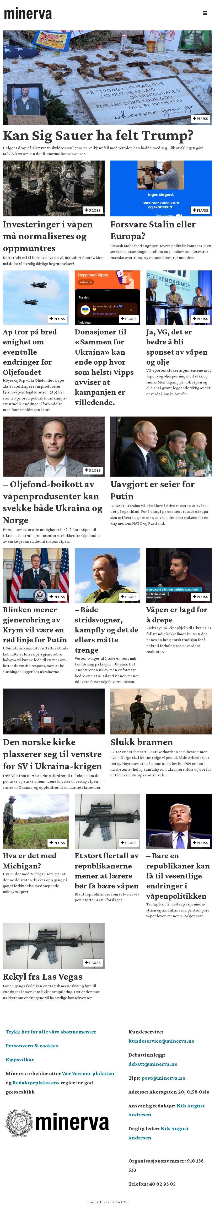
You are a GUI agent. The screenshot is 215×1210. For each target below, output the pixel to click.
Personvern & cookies (32, 1045)
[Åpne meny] (205, 13)
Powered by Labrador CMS (107, 1202)
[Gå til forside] (100, 13)
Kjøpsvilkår (20, 1059)
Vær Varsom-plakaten (88, 1073)
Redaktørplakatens (36, 1082)
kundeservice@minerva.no (161, 1041)
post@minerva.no (163, 1078)
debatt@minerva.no (153, 1064)
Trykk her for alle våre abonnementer (51, 1032)
